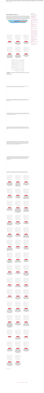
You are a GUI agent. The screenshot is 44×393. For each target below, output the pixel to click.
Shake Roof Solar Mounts (33, 35)
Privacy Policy (23, 382)
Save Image (9, 41)
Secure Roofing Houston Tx (34, 18)
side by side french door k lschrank (21, 22)
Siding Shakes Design (33, 44)
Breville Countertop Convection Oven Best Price (34, 40)
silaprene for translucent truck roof (17, 20)
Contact (19, 382)
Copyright (26, 382)
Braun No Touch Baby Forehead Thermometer (34, 36)
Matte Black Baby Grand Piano (34, 30)
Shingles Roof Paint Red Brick (34, 43)
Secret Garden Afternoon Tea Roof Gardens (34, 25)
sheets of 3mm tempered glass (24, 20)
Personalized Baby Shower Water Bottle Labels (33, 16)
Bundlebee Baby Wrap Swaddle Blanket (34, 41)
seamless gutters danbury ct (17, 21)
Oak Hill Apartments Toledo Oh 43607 (34, 21)
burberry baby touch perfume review (14, 22)
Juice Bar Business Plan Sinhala (34, 19)
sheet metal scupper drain (10, 20)
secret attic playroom (11, 21)
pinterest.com (9, 368)
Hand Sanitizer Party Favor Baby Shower (34, 23)
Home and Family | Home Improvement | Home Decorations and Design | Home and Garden (24, 0)
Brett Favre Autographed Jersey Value (34, 27)
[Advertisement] (22, 8)
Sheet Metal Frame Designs (34, 15)
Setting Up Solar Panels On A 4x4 (34, 28)
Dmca (17, 382)
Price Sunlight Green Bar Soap (34, 31)
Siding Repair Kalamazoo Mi (34, 32)
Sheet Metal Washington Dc (34, 38)
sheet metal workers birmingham (23, 21)
